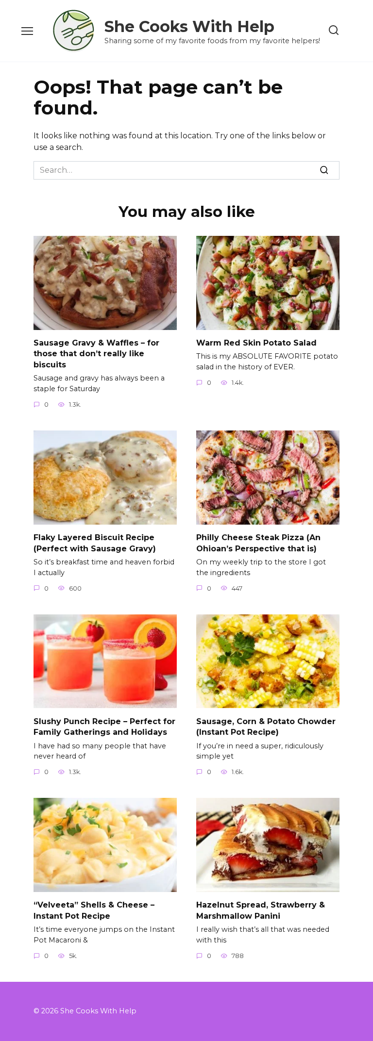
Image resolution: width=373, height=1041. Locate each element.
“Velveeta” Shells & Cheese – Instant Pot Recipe (94, 910)
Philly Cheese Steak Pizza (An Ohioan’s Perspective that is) (258, 543)
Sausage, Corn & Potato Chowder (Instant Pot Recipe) (266, 726)
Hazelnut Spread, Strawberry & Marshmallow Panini (260, 910)
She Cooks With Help (189, 26)
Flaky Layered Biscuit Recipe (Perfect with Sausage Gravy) (95, 543)
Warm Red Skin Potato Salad (256, 342)
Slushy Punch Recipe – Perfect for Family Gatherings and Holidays (104, 726)
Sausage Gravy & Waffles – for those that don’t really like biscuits (96, 353)
